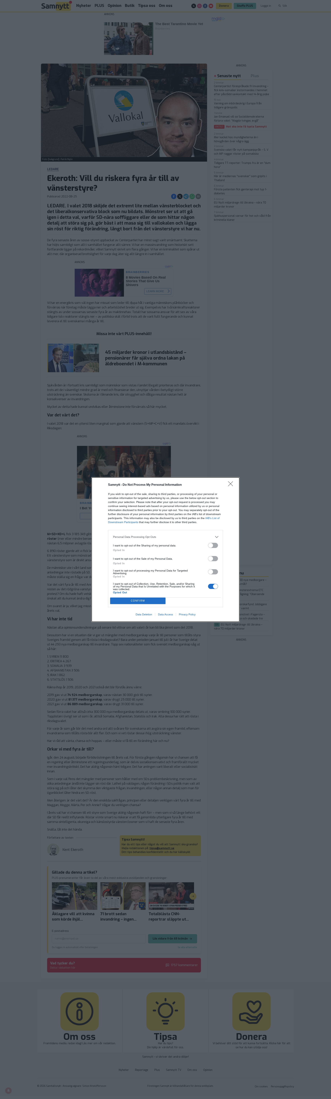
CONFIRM (138, 600)
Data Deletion (144, 614)
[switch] (213, 545)
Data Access (165, 614)
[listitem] (165, 537)
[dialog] (165, 550)
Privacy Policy (187, 614)
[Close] (231, 485)
